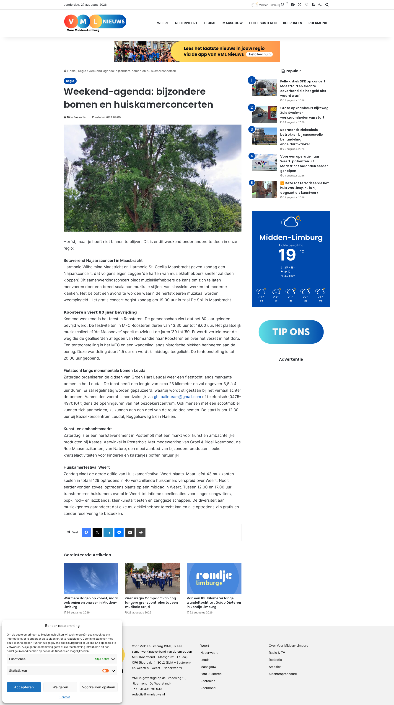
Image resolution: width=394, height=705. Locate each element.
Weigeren (60, 687)
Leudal (210, 23)
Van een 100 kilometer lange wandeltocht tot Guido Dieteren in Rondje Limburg (214, 602)
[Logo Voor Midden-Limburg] (95, 23)
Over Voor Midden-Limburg (288, 645)
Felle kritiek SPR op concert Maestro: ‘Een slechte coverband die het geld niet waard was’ (303, 88)
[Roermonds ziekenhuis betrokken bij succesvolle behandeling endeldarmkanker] (264, 136)
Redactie (275, 660)
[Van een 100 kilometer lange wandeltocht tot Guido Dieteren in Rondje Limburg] (214, 578)
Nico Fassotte (76, 117)
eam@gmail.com (186, 396)
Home (71, 71)
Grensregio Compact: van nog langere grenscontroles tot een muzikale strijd (151, 602)
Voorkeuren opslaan (98, 687)
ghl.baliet (162, 396)
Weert (163, 23)
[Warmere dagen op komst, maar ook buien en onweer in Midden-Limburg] (91, 578)
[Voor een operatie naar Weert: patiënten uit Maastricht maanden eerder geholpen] (264, 162)
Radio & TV (277, 652)
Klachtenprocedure (283, 674)
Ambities (275, 667)
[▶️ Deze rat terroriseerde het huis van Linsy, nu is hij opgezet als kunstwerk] (264, 189)
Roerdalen (292, 23)
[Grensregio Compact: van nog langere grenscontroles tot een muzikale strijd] (152, 578)
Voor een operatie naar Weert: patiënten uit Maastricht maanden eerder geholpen (304, 163)
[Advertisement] (291, 394)
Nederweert (186, 23)
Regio (82, 71)
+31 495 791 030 (150, 689)
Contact (65, 697)
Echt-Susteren (263, 23)
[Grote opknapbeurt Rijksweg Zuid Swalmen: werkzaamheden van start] (264, 114)
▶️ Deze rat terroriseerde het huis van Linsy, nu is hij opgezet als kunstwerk (304, 188)
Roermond (317, 23)
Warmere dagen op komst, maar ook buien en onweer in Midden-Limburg (91, 602)
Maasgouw (233, 23)
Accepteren (24, 687)
